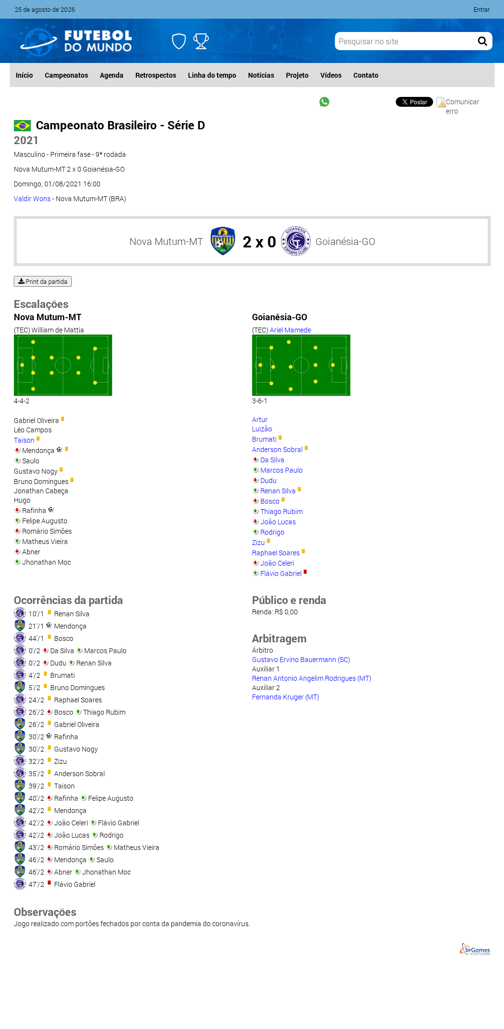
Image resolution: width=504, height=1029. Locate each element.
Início (24, 75)
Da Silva (272, 459)
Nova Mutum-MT (166, 241)
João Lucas (278, 521)
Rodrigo (272, 532)
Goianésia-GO (345, 241)
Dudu (268, 480)
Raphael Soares (276, 552)
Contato (365, 75)
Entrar (481, 9)
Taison (24, 440)
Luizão (262, 428)
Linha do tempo (212, 75)
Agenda (112, 75)
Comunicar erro (462, 102)
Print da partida (45, 281)
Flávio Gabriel (281, 573)
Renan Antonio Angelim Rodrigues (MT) (311, 678)
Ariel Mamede (290, 329)
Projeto (297, 75)
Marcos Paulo (281, 470)
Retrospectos (155, 75)
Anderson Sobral (277, 449)
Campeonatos (66, 75)
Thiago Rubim (281, 511)
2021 (26, 140)
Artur (260, 419)
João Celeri (277, 563)
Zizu (258, 542)
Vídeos (331, 75)
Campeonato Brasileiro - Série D (120, 125)
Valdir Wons (32, 198)
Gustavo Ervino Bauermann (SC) (301, 659)
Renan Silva (278, 490)
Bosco (270, 501)
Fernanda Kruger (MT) (285, 696)
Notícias (261, 75)
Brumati (264, 439)
